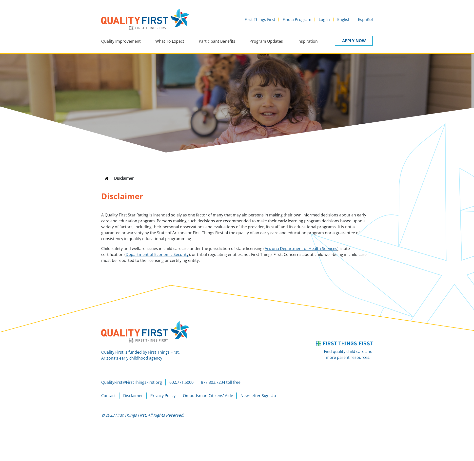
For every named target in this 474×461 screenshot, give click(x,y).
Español (365, 19)
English (344, 19)
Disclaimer (133, 395)
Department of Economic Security (157, 254)
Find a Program (297, 19)
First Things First (260, 19)
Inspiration (307, 41)
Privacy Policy (163, 395)
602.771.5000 (181, 382)
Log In (324, 19)
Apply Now (354, 40)
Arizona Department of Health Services (301, 248)
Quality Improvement (121, 41)
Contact (108, 395)
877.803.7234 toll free (220, 382)
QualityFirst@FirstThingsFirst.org (131, 382)
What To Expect (169, 41)
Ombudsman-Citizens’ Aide (208, 395)
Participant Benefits (217, 41)
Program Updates (266, 41)
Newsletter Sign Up (258, 395)
